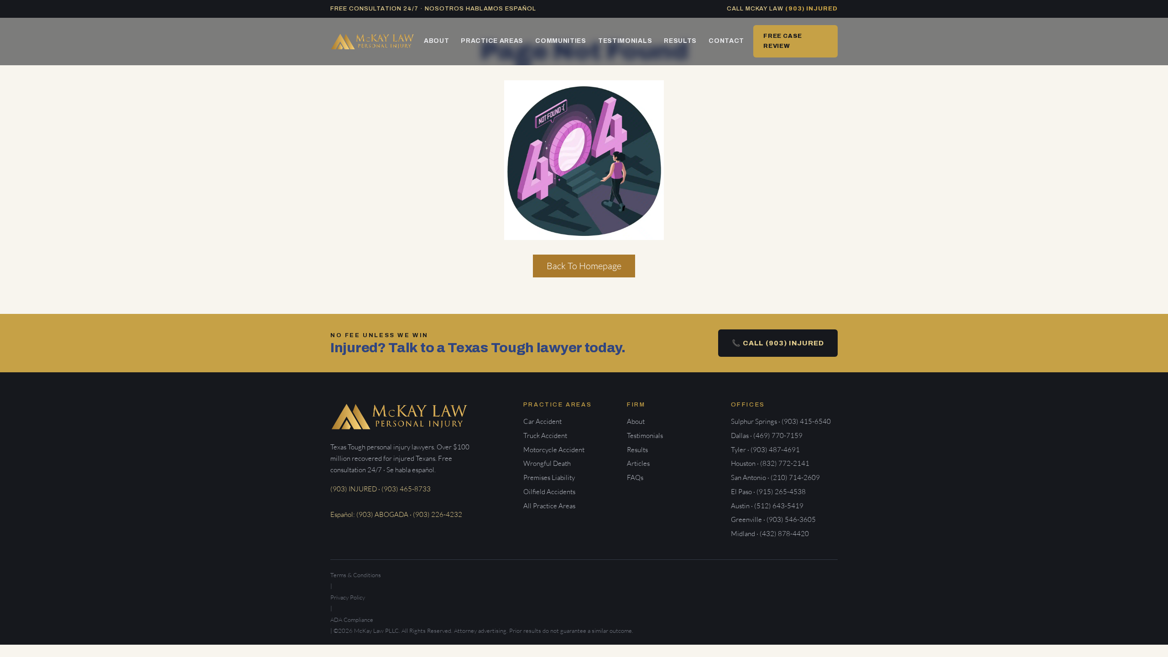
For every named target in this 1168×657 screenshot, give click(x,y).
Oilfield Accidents (549, 491)
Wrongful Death (547, 463)
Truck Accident (545, 435)
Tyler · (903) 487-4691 (765, 449)
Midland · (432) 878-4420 (770, 533)
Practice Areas (492, 40)
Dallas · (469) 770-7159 (767, 435)
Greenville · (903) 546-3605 (773, 519)
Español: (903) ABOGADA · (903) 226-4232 (396, 514)
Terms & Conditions (355, 575)
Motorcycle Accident (553, 449)
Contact (726, 40)
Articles (638, 463)
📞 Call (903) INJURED (778, 343)
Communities (560, 40)
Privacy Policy (347, 597)
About (436, 40)
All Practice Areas (549, 505)
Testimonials (625, 40)
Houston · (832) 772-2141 (770, 463)
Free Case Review (782, 41)
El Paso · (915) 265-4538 (768, 491)
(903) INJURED (811, 8)
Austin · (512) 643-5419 (767, 505)
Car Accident (542, 421)
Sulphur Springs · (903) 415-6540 (781, 421)
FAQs (635, 477)
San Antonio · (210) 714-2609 (775, 477)
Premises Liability (549, 477)
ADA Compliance (351, 619)
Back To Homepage (584, 265)
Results (680, 40)
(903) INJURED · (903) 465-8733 (380, 489)
